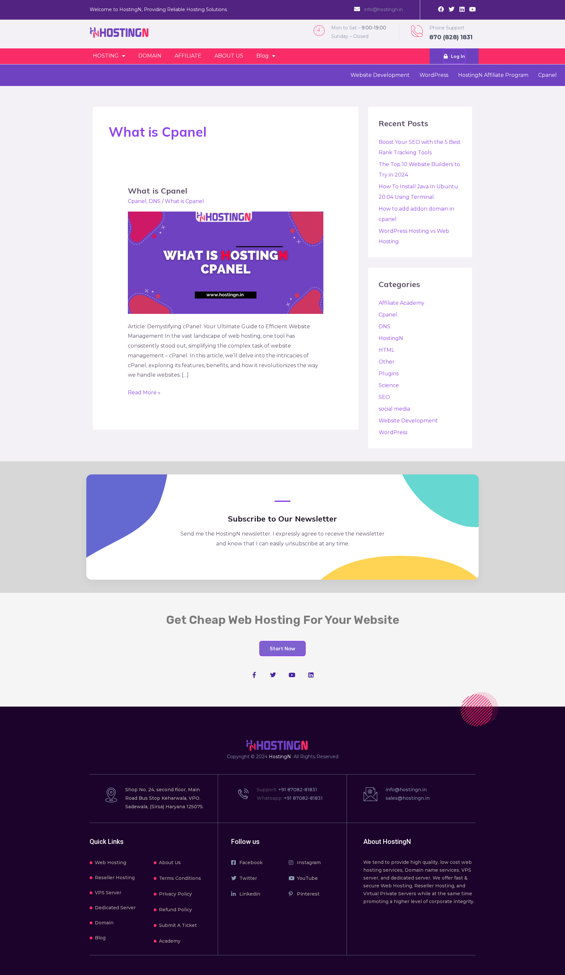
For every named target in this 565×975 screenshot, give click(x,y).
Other (387, 362)
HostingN (391, 338)
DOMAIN (150, 56)
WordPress (433, 75)
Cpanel (547, 75)
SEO (384, 397)
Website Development (380, 75)
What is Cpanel (157, 191)
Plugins (389, 373)
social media (394, 409)
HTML (386, 350)
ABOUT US (228, 56)
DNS (155, 201)
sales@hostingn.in (407, 798)
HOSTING (106, 56)
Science (389, 385)
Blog (262, 56)
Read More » (144, 392)
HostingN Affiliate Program (493, 75)
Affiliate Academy (401, 303)
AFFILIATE (188, 56)
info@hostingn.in (383, 9)
